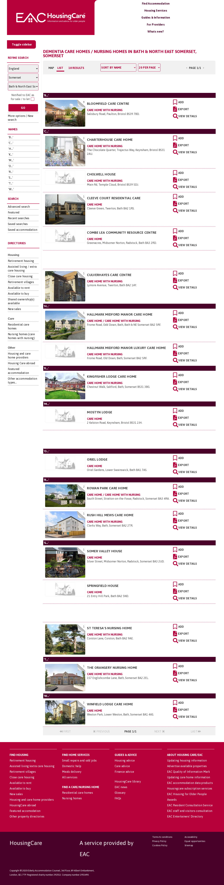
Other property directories (27, 816)
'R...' (10, 171)
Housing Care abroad (21, 363)
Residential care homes (77, 792)
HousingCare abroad (23, 805)
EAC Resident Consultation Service (190, 805)
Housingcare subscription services (189, 788)
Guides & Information (155, 17)
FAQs (118, 798)
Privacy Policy (159, 841)
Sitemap (189, 845)
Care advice (122, 766)
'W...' (11, 189)
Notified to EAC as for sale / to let (22, 97)
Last (194, 731)
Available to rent (19, 287)
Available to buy (18, 293)
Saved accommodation (22, 229)
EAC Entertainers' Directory (185, 816)
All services (69, 777)
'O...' (10, 166)
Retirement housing (21, 260)
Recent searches (18, 218)
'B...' (10, 137)
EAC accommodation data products (190, 782)
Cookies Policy (159, 845)
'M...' (11, 160)
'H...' (10, 148)
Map (51, 67)
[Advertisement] (129, 83)
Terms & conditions (162, 837)
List (60, 67)
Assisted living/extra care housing (32, 766)
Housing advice (125, 760)
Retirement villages (21, 282)
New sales (14, 309)
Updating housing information (187, 760)
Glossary (120, 792)
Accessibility (191, 837)
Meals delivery (71, 771)
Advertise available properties (187, 766)
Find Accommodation (156, 3)
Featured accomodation (25, 810)
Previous (103, 731)
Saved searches (18, 223)
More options (16, 115)
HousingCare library (128, 781)
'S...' (10, 177)
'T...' (10, 183)
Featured (14, 212)
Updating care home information (188, 777)
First (67, 731)
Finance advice (124, 771)
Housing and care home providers (32, 799)
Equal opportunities (195, 841)
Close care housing (20, 276)
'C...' (10, 142)
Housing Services (155, 10)
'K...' (10, 154)
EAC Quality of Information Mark (188, 771)
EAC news (121, 787)
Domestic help (71, 766)
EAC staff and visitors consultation (189, 810)
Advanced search (19, 206)
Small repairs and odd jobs (79, 760)
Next (158, 731)
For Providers (156, 24)
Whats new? (156, 31)
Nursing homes (72, 798)
